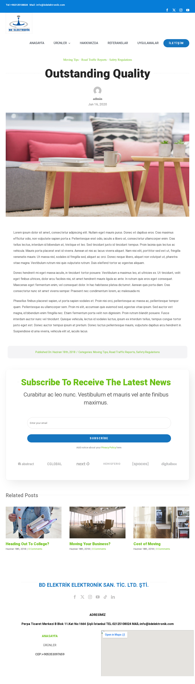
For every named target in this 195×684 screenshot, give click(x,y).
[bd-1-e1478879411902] (19, 14)
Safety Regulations (120, 59)
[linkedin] (113, 597)
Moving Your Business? (97, 522)
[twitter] (174, 10)
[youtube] (187, 10)
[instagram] (180, 10)
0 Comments (35, 548)
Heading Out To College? (33, 522)
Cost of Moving (161, 522)
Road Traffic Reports (94, 59)
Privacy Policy (108, 447)
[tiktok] (105, 597)
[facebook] (167, 10)
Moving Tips (71, 59)
